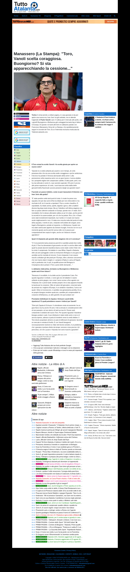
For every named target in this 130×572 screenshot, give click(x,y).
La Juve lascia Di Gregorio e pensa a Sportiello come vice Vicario (65, 542)
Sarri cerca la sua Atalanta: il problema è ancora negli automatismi (59, 498)
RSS (80, 554)
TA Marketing (90, 194)
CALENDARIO (60, 554)
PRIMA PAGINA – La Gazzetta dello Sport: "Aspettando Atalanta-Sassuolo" (63, 529)
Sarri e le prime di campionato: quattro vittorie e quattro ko (56, 505)
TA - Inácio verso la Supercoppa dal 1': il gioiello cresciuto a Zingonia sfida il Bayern (70, 476)
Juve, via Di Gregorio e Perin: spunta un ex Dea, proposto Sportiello (66, 486)
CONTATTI (69, 554)
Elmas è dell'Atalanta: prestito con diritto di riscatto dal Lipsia (63, 469)
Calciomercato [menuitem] (72, 16)
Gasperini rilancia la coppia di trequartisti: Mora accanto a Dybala (73, 405)
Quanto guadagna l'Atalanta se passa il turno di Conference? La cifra (60, 512)
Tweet (49, 357)
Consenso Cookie (60, 550)
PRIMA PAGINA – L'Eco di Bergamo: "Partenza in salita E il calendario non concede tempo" (69, 527)
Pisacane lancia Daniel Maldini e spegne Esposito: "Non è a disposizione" (62, 493)
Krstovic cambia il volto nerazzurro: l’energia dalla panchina (57, 471)
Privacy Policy (71, 550)
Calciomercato (90, 354)
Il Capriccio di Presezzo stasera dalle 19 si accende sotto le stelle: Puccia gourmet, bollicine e (74, 491)
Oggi (86, 254)
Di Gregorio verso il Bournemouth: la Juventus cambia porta (73, 389)
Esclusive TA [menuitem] (36, 16)
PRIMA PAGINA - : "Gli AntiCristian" (55, 522)
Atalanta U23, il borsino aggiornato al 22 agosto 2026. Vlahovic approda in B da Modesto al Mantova (78, 537)
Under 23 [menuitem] (107, 16)
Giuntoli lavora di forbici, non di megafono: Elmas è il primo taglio (63, 464)
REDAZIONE (51, 554)
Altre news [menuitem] (85, 16)
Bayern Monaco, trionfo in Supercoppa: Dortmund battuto (56, 432)
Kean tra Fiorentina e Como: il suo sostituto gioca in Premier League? (61, 447)
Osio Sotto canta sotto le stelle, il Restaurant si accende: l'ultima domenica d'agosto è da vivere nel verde (78, 488)
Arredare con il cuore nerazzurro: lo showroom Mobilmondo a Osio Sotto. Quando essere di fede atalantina (81, 481)
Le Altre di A (41, 335)
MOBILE (75, 554)
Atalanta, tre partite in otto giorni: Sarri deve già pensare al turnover (60, 466)
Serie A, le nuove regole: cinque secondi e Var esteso (55, 508)
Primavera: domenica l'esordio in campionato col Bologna (56, 444)
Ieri (90, 254)
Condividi (38, 357)
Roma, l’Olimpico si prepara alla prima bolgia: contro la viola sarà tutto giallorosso (65, 457)
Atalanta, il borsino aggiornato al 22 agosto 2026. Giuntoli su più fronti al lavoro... (70, 539)
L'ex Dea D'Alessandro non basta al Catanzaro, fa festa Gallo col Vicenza (62, 474)
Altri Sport (89, 370)
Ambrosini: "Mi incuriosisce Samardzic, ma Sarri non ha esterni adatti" (61, 495)
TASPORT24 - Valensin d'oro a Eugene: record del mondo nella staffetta (105, 376)
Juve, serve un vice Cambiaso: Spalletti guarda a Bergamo (63, 503)
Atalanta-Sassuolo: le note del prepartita (50, 423)
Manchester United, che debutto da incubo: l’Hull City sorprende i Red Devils (63, 435)
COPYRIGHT (87, 554)
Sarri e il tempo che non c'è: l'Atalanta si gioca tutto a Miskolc (57, 515)
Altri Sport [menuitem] (97, 16)
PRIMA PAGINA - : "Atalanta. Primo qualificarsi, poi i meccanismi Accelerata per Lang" (74, 525)
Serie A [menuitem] (24, 16)
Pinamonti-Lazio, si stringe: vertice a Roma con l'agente (73, 378)
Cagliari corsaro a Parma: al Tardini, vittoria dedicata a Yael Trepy (59, 427)
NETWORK (42, 554)
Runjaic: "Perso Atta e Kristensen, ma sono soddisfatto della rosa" (59, 452)
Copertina (88, 114)
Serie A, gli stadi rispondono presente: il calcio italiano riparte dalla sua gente (63, 454)
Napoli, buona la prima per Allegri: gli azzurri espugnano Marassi (59, 430)
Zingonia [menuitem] (47, 16)
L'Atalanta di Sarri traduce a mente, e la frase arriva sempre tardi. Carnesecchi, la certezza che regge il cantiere (105, 122)
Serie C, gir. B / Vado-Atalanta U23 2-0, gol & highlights (104, 344)
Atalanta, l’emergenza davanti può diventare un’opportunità (57, 461)
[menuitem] (114, 16)
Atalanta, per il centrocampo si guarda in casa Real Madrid (63, 517)
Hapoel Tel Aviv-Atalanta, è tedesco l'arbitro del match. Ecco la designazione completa (67, 442)
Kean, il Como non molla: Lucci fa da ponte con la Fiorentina (46, 389)
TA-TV (87, 338)
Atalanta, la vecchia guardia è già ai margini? (52, 483)
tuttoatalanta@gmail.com (87, 563)
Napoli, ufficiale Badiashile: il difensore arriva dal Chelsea (46, 370)
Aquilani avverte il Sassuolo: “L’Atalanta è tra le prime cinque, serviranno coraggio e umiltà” (68, 425)
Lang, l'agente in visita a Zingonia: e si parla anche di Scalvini (64, 459)
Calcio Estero (90, 322)
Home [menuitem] (16, 16)
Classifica (18, 146)
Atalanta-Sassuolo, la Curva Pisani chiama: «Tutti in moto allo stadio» (61, 478)
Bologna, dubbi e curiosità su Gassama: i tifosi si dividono (73, 397)
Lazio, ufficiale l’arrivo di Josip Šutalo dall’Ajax (52, 440)
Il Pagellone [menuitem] (58, 16)
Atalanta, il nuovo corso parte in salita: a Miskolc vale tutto (56, 500)
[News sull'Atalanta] (27, 6)
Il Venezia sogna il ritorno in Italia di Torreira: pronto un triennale (58, 449)
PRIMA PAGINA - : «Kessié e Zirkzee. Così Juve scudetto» (60, 520)
